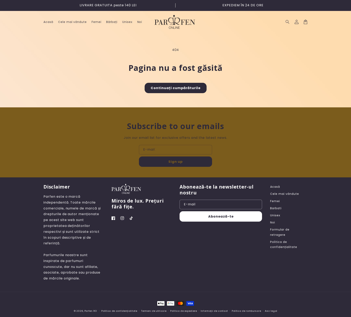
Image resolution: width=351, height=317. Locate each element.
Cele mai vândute (284, 194)
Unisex (275, 215)
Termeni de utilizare (153, 311)
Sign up (175, 161)
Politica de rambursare (246, 311)
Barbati (276, 208)
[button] (287, 21)
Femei (275, 201)
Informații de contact (214, 311)
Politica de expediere (183, 311)
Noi (272, 222)
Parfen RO (90, 311)
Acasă (275, 187)
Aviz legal (271, 311)
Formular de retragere (279, 232)
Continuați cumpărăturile (175, 88)
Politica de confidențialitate (283, 244)
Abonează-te (221, 216)
